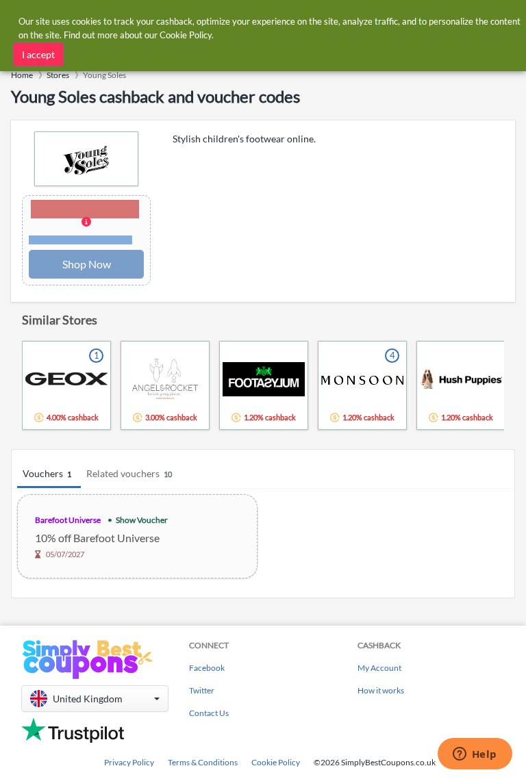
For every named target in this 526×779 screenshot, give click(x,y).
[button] (86, 223)
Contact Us (209, 713)
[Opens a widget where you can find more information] (474, 755)
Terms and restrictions (80, 239)
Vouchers (47, 473)
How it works (381, 690)
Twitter (201, 690)
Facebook (207, 668)
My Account (379, 668)
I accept (38, 54)
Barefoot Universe (68, 520)
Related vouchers (129, 473)
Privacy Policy (129, 762)
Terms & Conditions (203, 762)
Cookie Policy (275, 762)
